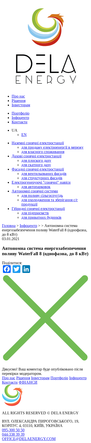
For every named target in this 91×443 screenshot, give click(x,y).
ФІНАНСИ (28, 382)
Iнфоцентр (20, 118)
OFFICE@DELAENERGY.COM (29, 439)
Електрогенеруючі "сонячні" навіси (41, 182)
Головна (9, 226)
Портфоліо (20, 113)
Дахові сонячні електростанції (36, 156)
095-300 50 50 (13, 430)
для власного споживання (42, 152)
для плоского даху (36, 160)
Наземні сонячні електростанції (38, 143)
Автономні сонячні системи (35, 191)
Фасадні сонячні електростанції (38, 169)
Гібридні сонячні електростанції (38, 209)
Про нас (18, 96)
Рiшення (18, 101)
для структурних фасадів (41, 178)
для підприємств (35, 213)
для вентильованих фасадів (43, 174)
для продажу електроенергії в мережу (52, 147)
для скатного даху (36, 165)
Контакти (19, 122)
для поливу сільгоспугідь (42, 195)
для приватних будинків (41, 217)
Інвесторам (21, 105)
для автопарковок (35, 187)
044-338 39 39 (13, 434)
